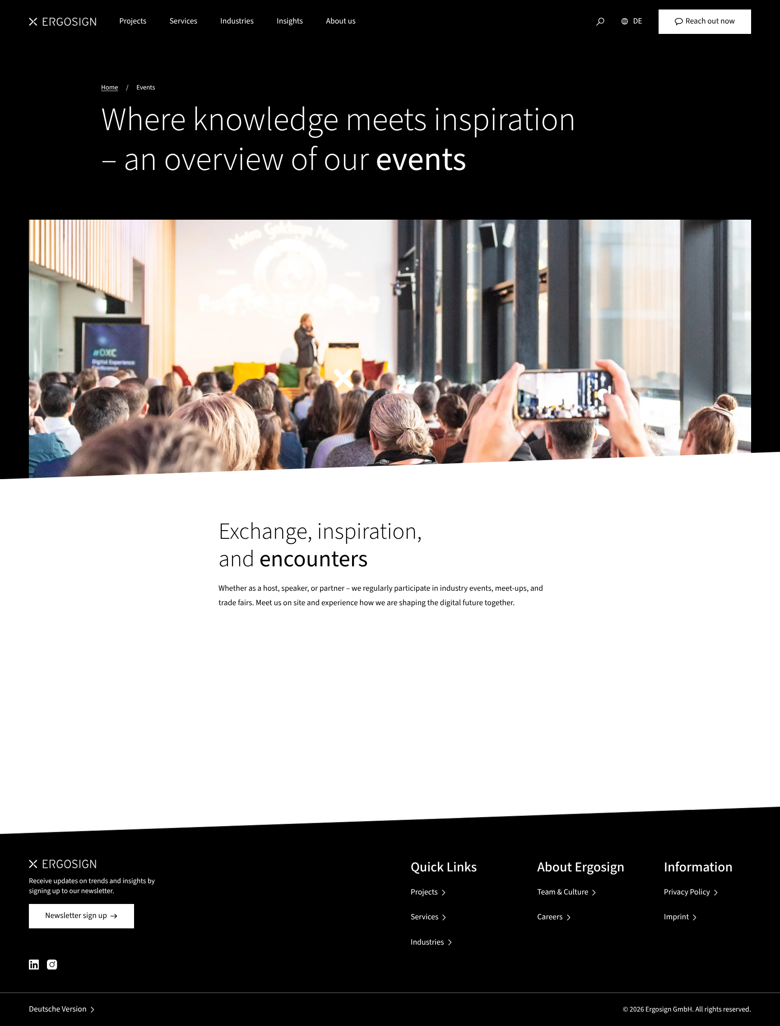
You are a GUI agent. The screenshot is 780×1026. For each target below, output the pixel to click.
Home (109, 87)
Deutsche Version (58, 1009)
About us (340, 21)
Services (183, 21)
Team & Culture (562, 892)
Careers (549, 917)
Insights (290, 21)
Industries (237, 21)
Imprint (676, 917)
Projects (132, 21)
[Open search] (600, 22)
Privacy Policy (687, 892)
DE (637, 21)
